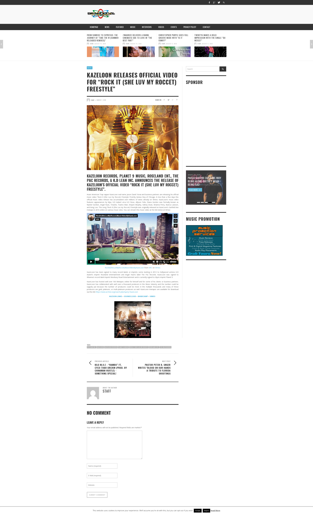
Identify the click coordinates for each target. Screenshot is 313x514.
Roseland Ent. (154, 347)
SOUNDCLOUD (130, 296)
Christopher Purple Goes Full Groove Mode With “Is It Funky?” (138, 38)
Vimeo (157, 267)
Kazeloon (100, 347)
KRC (150, 267)
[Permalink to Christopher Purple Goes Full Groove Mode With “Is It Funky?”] (139, 52)
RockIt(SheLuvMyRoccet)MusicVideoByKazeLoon (124, 267)
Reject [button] (206, 510)
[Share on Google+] (172, 100)
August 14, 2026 (100, 44)
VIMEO (152, 296)
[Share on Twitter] (168, 100)
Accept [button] (197, 510)
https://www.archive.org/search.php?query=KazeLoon (117, 292)
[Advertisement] (181, 14)
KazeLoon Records (111, 347)
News (89, 67)
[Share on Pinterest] (177, 100)
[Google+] (214, 2)
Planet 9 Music (123, 347)
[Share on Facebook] (164, 100)
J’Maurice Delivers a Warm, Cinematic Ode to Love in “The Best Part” (101, 38)
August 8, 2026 (171, 44)
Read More (215, 510)
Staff (92, 44)
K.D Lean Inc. (91, 347)
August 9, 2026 (135, 44)
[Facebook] (209, 2)
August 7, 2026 (207, 44)
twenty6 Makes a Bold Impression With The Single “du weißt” (174, 38)
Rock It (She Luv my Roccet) (139, 347)
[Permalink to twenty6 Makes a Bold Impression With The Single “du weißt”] (175, 52)
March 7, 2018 (101, 100)
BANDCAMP (143, 296)
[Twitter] (218, 2)
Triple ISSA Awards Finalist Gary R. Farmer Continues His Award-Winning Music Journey (209, 38)
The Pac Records (165, 347)
